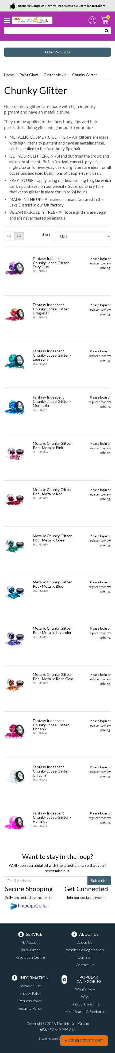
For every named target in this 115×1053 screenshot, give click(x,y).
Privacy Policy (30, 993)
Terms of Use (30, 986)
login (103, 259)
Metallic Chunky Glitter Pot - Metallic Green (52, 537)
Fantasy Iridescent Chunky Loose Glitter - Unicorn (52, 771)
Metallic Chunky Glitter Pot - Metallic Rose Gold (53, 676)
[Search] (106, 30)
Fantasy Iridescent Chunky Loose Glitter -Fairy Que (52, 262)
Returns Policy (30, 1001)
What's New (85, 989)
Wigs (85, 996)
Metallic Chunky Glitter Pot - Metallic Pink (52, 445)
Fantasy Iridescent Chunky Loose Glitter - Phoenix (52, 724)
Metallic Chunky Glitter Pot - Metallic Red (52, 491)
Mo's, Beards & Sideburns (85, 1011)
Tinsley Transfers (85, 1004)
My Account (30, 942)
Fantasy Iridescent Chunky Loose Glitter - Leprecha (52, 355)
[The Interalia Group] (32, 20)
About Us (85, 942)
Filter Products (57, 52)
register (94, 263)
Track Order (30, 949)
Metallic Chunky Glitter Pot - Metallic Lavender (52, 630)
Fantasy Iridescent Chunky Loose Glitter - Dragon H (52, 308)
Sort (46, 234)
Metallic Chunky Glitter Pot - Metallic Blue (52, 584)
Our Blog (85, 957)
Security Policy (30, 1008)
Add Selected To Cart (85, 1040)
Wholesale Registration (85, 949)
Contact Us (85, 964)
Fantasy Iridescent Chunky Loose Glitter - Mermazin (52, 401)
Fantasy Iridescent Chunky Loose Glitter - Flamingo (52, 817)
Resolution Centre (30, 957)
